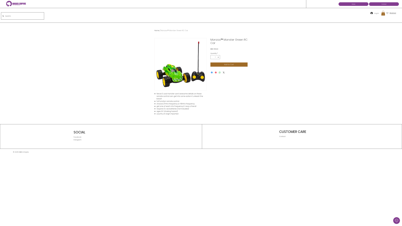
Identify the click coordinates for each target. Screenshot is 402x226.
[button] (383, 13)
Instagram (77, 140)
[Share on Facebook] (212, 72)
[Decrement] (212, 57)
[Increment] (218, 57)
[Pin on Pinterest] (216, 72)
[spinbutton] (215, 57)
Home (156, 30)
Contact (282, 136)
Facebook (77, 137)
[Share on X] (223, 72)
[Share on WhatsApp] (219, 72)
